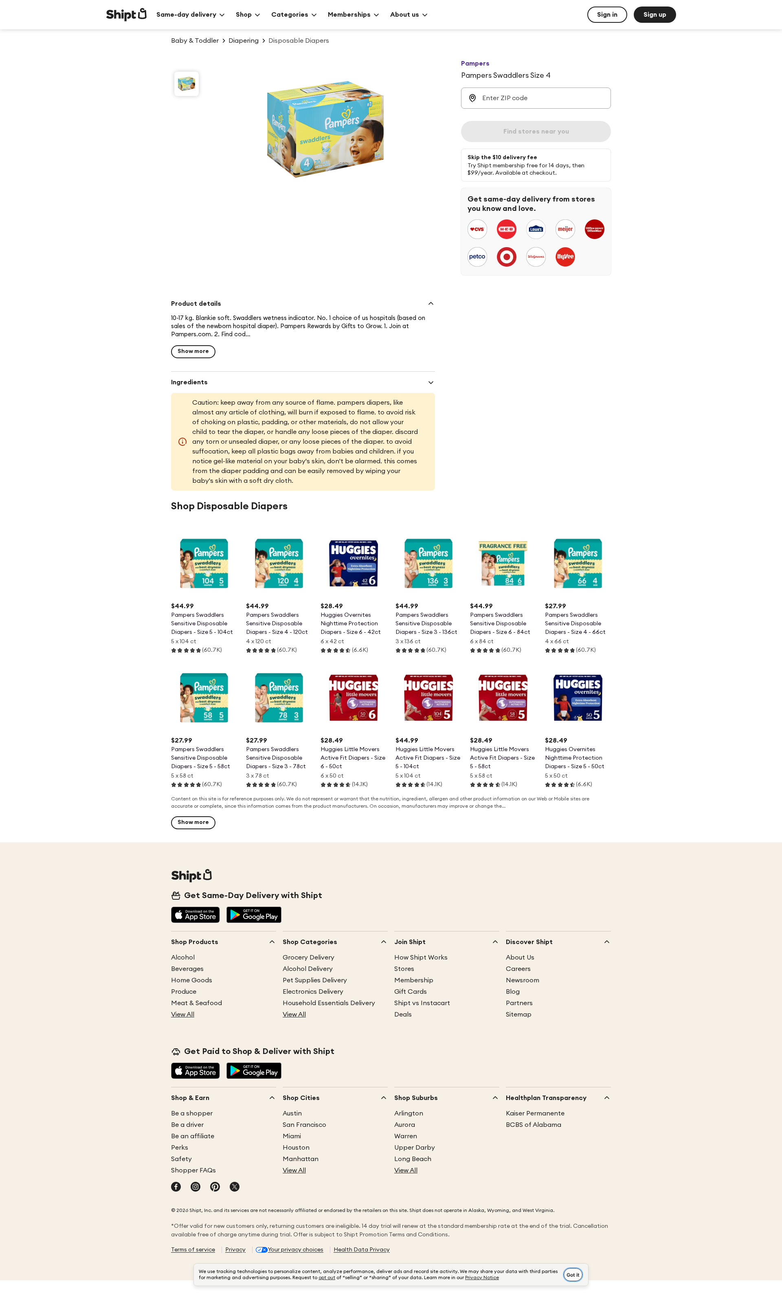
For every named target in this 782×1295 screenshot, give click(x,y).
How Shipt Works (421, 957)
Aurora (404, 1125)
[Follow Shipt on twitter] (234, 1187)
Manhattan (301, 1159)
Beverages (187, 969)
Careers (518, 969)
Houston (296, 1147)
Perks (179, 1147)
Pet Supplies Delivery (315, 980)
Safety (181, 1159)
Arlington (408, 1113)
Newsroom (522, 980)
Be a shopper (192, 1113)
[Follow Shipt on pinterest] (215, 1187)
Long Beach (412, 1159)
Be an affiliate (192, 1136)
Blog (513, 991)
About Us (520, 957)
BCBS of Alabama (533, 1125)
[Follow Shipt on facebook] (176, 1187)
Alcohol (183, 957)
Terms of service (193, 1250)
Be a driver (187, 1125)
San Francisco (304, 1125)
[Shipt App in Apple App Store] (195, 916)
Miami (292, 1136)
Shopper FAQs (193, 1170)
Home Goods (191, 980)
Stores (404, 969)
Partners (519, 1003)
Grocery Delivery (308, 957)
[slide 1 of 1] (186, 84)
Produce (183, 991)
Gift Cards (410, 991)
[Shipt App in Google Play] (253, 916)
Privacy (235, 1250)
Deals (403, 1014)
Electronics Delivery (313, 991)
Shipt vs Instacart (422, 1003)
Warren (405, 1136)
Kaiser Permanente (535, 1113)
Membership (413, 980)
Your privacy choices (295, 1250)
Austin (292, 1113)
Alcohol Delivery (308, 969)
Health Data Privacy (362, 1250)
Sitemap (519, 1014)
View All (182, 1014)
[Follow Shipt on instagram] (195, 1187)
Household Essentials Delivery (329, 1003)
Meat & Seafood (196, 1003)
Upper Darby (414, 1147)
